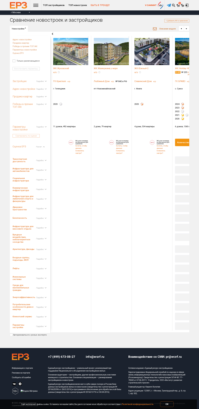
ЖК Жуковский (61, 68)
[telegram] (169, 5)
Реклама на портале (21, 373)
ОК (166, 404)
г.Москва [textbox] (16, 12)
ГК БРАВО (180, 81)
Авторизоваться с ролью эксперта (30, 335)
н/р (69, 81)
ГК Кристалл (59, 81)
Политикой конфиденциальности (137, 404)
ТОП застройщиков (54, 5)
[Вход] (187, 5)
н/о (55, 72)
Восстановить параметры (26, 69)
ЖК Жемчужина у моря (106, 68)
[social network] (14, 384)
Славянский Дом (143, 81)
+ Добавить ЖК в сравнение (177, 21)
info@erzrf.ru (95, 356)
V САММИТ (150, 5)
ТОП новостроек (77, 5)
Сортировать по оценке (26, 136)
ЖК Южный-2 (141, 68)
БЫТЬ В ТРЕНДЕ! (100, 5)
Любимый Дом (102, 81)
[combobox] (20, 12)
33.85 (177, 72)
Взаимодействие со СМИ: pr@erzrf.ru (155, 356)
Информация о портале (22, 368)
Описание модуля (167, 29)
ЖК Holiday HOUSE (184, 68)
